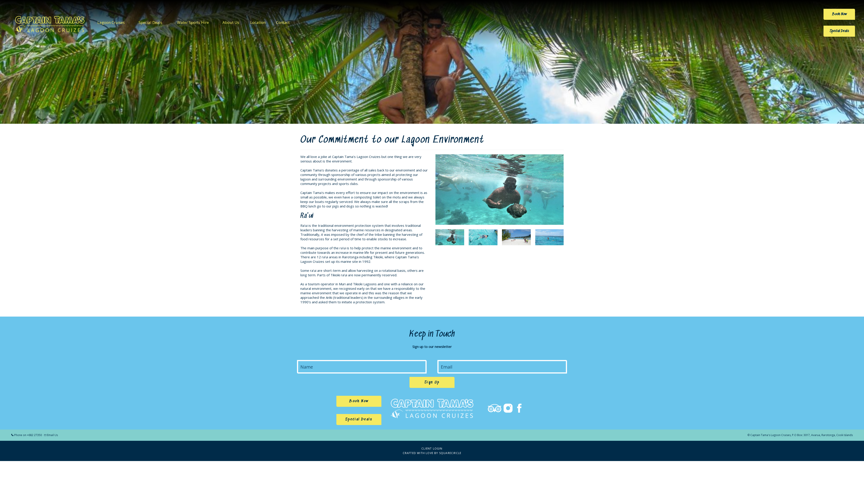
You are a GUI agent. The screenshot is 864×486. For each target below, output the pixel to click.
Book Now (839, 14)
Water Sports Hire (193, 22)
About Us (231, 22)
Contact (283, 22)
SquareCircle (450, 453)
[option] (499, 189)
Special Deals (150, 22)
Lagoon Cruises (111, 22)
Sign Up (431, 382)
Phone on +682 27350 (28, 435)
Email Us (52, 435)
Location (258, 22)
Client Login (431, 448)
